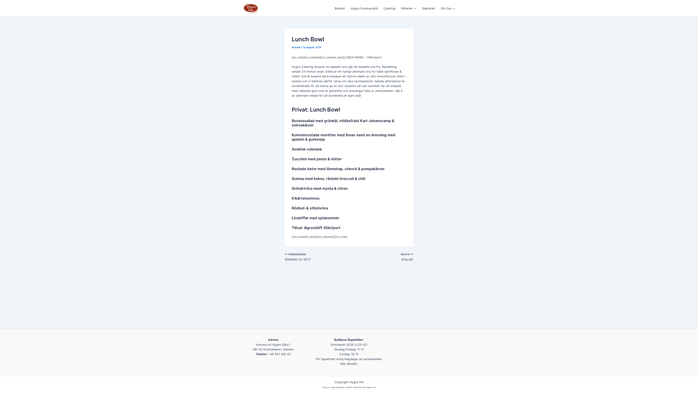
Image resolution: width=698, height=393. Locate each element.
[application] (414, 8)
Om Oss (446, 8)
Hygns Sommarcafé (364, 8)
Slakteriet (428, 8)
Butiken (340, 8)
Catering (389, 8)
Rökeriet (407, 8)
